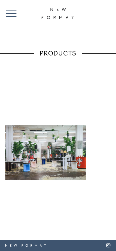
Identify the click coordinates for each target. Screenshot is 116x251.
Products (58, 53)
